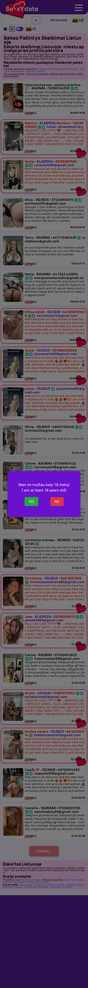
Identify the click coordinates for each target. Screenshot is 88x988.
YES (31, 501)
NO (57, 501)
